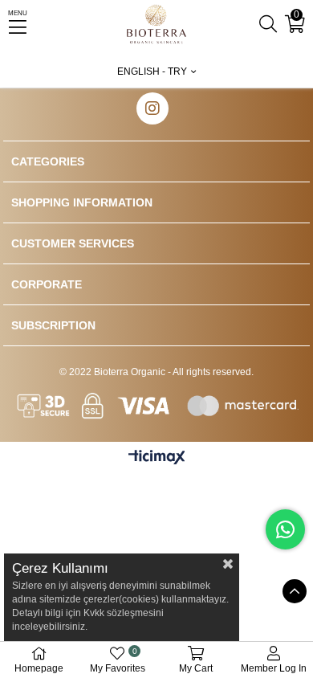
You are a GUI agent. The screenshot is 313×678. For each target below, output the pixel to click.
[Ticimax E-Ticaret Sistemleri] (156, 458)
